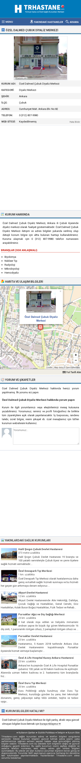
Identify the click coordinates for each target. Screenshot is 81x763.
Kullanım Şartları (26, 732)
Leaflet (49, 367)
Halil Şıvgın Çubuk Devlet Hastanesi (40, 549)
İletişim (61, 732)
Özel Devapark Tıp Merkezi (35, 570)
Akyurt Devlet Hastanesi (33, 592)
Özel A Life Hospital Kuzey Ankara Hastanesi (46, 657)
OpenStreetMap (72, 367)
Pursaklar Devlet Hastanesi (35, 636)
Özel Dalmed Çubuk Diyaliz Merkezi (41, 318)
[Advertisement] (40, 167)
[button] (40, 327)
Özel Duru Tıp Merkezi (32, 683)
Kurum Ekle (74, 732)
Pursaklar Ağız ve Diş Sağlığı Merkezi (41, 614)
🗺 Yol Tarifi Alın (72, 372)
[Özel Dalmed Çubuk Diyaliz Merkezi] (40, 58)
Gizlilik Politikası (46, 732)
